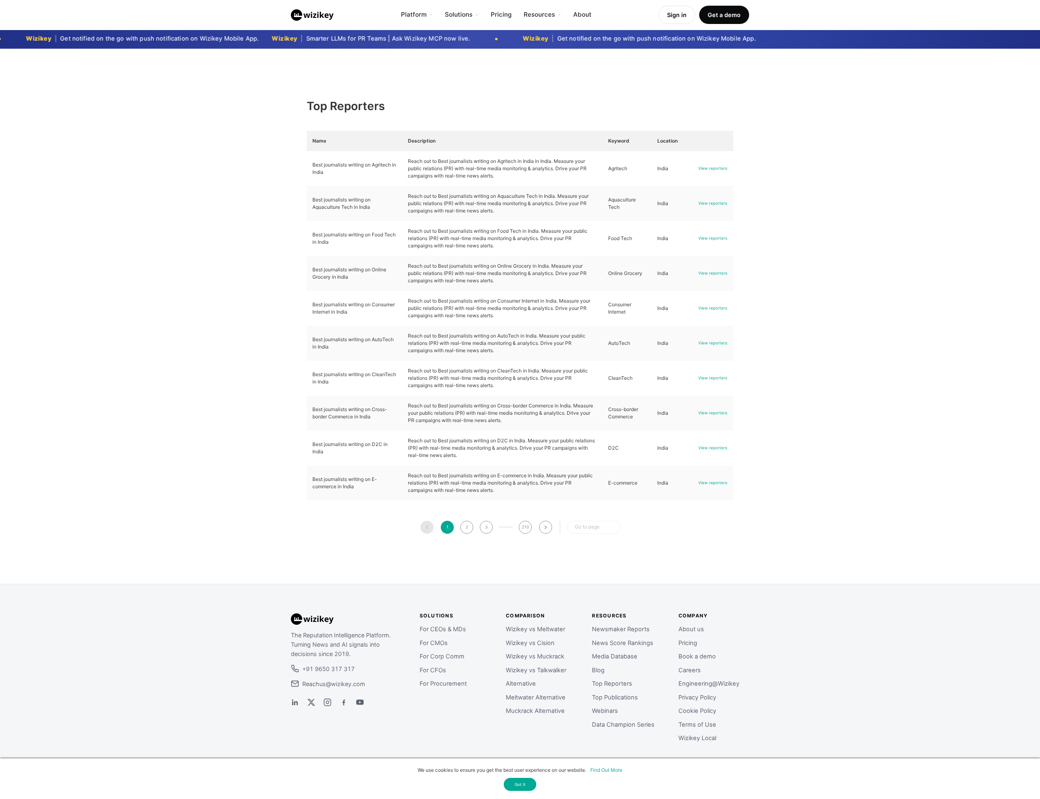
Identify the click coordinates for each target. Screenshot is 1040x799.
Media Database (614, 656)
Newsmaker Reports (621, 629)
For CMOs (434, 643)
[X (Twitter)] (311, 702)
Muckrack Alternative (535, 711)
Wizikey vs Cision (530, 643)
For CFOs (433, 670)
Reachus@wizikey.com (333, 683)
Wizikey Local (697, 738)
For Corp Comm (442, 656)
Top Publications (615, 697)
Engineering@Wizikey (708, 683)
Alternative (521, 683)
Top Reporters (612, 683)
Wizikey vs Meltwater (535, 629)
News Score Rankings (622, 643)
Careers (689, 670)
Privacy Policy (697, 697)
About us (691, 629)
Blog (598, 670)
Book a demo (697, 656)
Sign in (677, 14)
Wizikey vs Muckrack (535, 656)
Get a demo (724, 14)
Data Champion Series (623, 724)
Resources (539, 14)
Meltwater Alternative (536, 697)
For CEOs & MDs (443, 629)
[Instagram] (327, 702)
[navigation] (426, 527)
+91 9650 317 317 (328, 668)
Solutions (458, 14)
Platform (414, 14)
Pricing (501, 14)
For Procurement (443, 683)
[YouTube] (360, 702)
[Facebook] (344, 702)
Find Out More (606, 770)
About (582, 14)
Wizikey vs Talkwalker (536, 670)
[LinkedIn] (295, 702)
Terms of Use (697, 724)
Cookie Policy (697, 711)
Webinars (605, 711)
